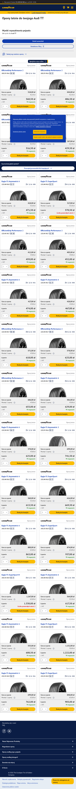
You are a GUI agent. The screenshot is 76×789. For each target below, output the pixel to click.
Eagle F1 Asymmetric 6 (11, 181)
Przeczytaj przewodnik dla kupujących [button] (36, 168)
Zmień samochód (38, 41)
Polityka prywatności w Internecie (43, 126)
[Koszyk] (68, 7)
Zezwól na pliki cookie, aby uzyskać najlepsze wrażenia (48, 137)
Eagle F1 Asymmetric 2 (50, 427)
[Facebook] (4, 731)
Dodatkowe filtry (36, 46)
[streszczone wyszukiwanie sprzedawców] (64, 7)
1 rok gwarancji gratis (39, 12)
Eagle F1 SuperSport (49, 181)
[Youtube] (9, 731)
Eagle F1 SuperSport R (11, 575)
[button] (72, 7)
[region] (38, 128)
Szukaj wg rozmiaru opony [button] (15, 54)
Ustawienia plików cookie (19, 131)
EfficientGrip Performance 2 (12, 70)
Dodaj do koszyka (22, 106)
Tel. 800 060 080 (20, 2)
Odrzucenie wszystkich (39, 131)
